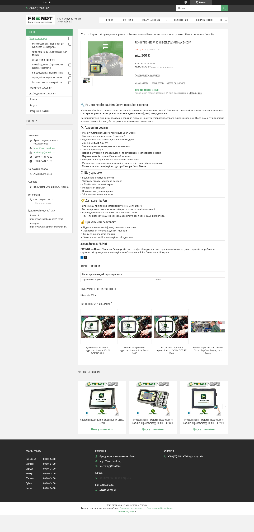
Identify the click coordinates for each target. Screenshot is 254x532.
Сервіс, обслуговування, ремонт (108, 34)
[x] (85, 257)
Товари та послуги (151, 20)
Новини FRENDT (180, 20)
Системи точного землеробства (47, 82)
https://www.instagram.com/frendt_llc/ (48, 226)
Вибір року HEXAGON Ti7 (41, 87)
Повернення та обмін (40, 111)
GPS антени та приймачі (43, 60)
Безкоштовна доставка (147, 75)
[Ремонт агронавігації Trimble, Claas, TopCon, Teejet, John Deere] (208, 326)
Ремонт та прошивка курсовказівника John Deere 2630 (134, 350)
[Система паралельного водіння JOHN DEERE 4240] (102, 398)
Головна (109, 20)
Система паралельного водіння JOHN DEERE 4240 (102, 421)
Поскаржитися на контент (132, 508)
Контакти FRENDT (204, 20)
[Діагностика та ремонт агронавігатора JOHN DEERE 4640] (171, 326)
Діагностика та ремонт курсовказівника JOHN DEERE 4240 (98, 350)
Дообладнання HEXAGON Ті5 (43, 93)
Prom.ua (144, 505)
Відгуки (33, 105)
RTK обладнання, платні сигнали (47, 72)
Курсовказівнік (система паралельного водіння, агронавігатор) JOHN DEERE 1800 (152, 421)
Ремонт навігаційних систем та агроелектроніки (156, 34)
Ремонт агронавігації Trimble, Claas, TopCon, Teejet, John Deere (208, 350)
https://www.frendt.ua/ (44, 148)
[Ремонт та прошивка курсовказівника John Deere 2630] (134, 326)
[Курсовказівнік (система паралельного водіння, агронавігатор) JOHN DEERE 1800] (153, 398)
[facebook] (82, 257)
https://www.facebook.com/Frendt (46, 219)
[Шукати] (224, 8)
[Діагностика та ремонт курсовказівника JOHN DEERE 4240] (98, 326)
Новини (33, 99)
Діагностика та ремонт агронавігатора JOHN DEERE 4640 (171, 350)
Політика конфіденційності (160, 508)
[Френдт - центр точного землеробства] (40, 20)
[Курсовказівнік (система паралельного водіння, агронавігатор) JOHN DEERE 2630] (204, 398)
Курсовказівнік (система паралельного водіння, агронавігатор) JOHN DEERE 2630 (203, 421)
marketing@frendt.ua (44, 152)
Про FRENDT (128, 20)
